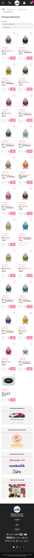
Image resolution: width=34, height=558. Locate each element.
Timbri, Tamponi (11, 9)
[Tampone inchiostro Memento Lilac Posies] (8, 101)
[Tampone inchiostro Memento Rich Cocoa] (25, 194)
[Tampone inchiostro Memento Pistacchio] (8, 225)
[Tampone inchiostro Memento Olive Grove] (25, 70)
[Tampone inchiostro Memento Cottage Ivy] (8, 287)
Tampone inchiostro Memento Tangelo (25, 173)
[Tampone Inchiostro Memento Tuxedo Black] (25, 39)
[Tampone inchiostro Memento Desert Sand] (8, 163)
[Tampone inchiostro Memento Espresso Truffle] (8, 39)
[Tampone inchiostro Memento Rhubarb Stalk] (25, 101)
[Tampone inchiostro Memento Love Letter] (8, 350)
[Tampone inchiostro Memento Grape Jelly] (8, 319)
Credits (24, 555)
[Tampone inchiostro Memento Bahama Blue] (25, 225)
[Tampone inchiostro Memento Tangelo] (25, 163)
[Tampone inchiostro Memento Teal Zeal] (25, 287)
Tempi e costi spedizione (17, 422)
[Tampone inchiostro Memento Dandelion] (25, 319)
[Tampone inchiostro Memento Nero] (8, 381)
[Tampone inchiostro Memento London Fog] (25, 350)
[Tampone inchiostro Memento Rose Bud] (8, 194)
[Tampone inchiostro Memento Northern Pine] (8, 132)
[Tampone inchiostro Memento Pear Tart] (8, 70)
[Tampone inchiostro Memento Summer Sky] (25, 132)
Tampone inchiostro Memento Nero (7, 390)
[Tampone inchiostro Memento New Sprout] (8, 256)
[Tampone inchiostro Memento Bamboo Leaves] (25, 256)
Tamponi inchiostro (22, 9)
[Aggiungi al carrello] (13, 58)
